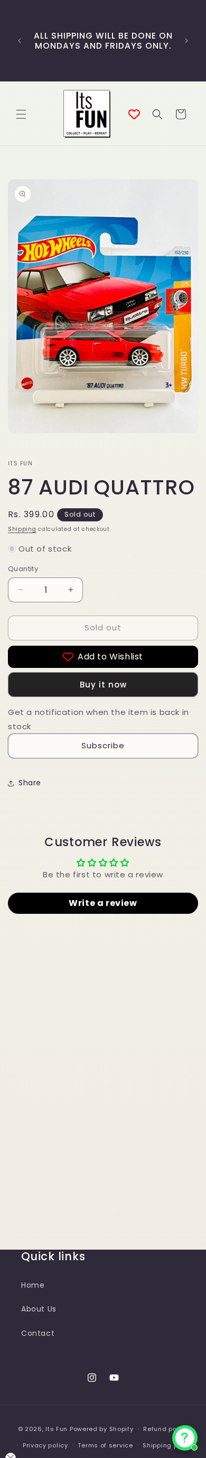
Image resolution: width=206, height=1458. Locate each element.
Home (32, 1285)
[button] (21, 114)
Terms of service (105, 1445)
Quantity (23, 569)
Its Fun (56, 1429)
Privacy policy (45, 1445)
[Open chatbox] (185, 1438)
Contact (37, 1333)
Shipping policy (168, 1445)
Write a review (103, 903)
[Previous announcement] (19, 40)
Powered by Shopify (102, 1429)
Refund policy (165, 1429)
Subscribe (103, 745)
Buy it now (103, 684)
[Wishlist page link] (134, 114)
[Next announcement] (186, 40)
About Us (39, 1309)
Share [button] (29, 782)
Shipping (22, 529)
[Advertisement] (103, 1122)
